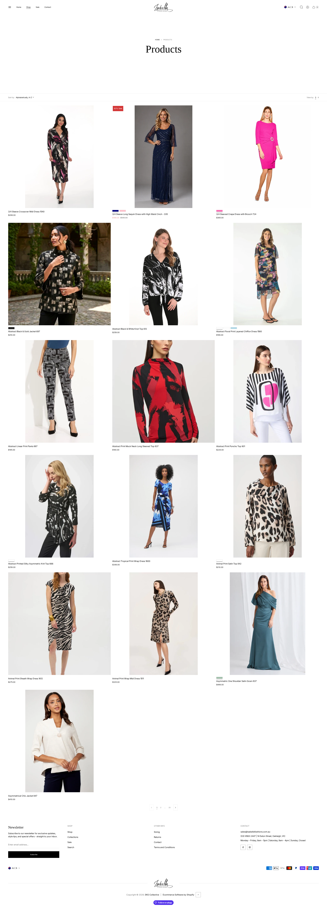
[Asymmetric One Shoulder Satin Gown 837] (267, 623)
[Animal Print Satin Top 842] (267, 506)
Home (157, 40)
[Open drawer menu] (10, 7)
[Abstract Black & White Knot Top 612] (163, 274)
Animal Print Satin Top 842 (228, 563)
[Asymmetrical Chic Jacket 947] (59, 741)
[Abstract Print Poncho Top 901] (267, 391)
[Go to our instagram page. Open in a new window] (249, 847)
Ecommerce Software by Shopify (178, 894)
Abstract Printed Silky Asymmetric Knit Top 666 (30, 563)
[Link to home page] (163, 883)
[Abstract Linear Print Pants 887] (59, 391)
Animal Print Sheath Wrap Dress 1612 (25, 678)
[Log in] (307, 7)
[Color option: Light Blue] (234, 328)
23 (169, 807)
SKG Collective (152, 894)
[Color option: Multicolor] (227, 328)
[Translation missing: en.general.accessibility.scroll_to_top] (198, 894)
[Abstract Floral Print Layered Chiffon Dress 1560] (267, 274)
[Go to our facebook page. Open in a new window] (243, 847)
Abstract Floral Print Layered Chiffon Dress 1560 (239, 331)
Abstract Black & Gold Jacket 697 (24, 331)
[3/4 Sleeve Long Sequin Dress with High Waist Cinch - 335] (163, 156)
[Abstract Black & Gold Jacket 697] (59, 274)
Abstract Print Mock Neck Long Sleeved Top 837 (135, 446)
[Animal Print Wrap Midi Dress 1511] (163, 623)
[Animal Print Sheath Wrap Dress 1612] (59, 623)
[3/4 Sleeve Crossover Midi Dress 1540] (59, 156)
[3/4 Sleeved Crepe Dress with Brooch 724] (267, 156)
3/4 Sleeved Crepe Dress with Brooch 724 (236, 214)
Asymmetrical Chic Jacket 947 (22, 796)
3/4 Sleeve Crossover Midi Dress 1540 (26, 211)
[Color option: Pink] (123, 211)
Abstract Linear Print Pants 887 (22, 446)
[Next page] (175, 807)
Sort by (11, 97)
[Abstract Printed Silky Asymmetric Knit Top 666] (59, 506)
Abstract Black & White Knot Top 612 (129, 329)
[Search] (301, 7)
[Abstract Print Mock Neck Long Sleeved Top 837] (163, 391)
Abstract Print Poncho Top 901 (230, 446)
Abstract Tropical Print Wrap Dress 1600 (131, 561)
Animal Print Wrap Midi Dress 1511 (128, 678)
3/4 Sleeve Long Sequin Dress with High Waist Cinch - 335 (140, 214)
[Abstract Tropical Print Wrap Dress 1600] (163, 506)
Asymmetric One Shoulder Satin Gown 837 (236, 681)
